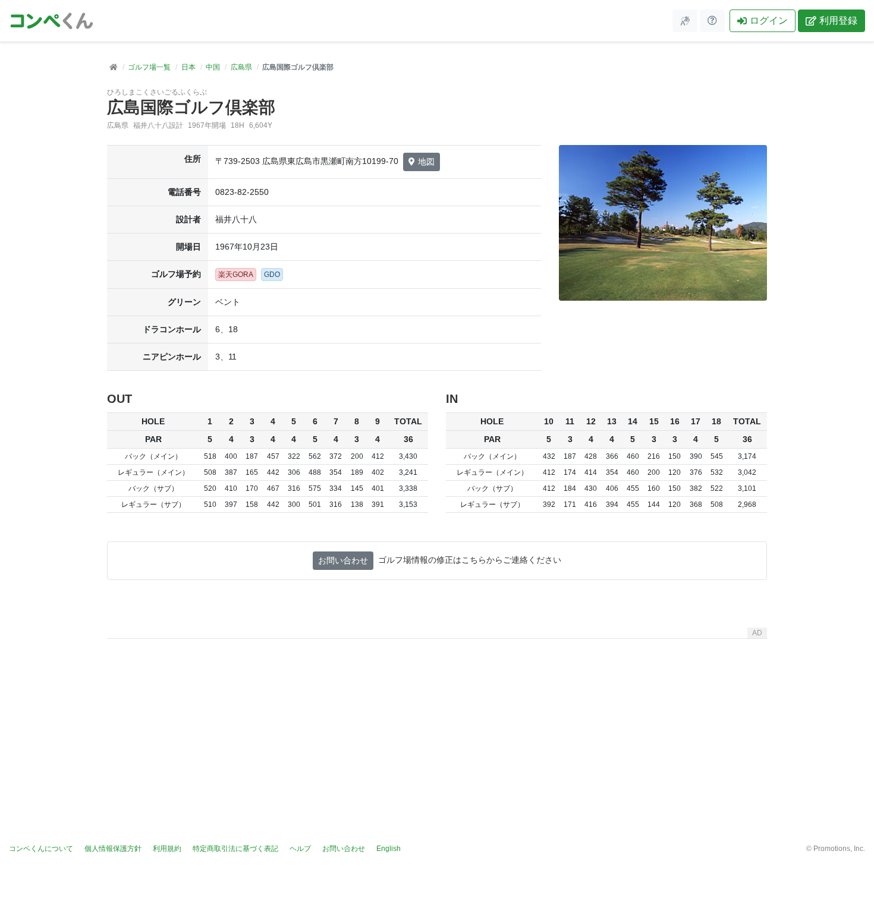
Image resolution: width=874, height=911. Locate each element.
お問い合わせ (343, 560)
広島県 (241, 67)
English (388, 848)
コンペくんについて (41, 848)
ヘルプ (300, 848)
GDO (272, 274)
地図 (426, 161)
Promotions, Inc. (839, 848)
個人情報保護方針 (113, 848)
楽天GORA (235, 274)
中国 (213, 67)
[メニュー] (684, 21)
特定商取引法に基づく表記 (235, 848)
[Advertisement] (437, 727)
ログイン (769, 20)
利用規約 (167, 848)
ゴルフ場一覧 (149, 67)
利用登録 (838, 20)
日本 (188, 67)
